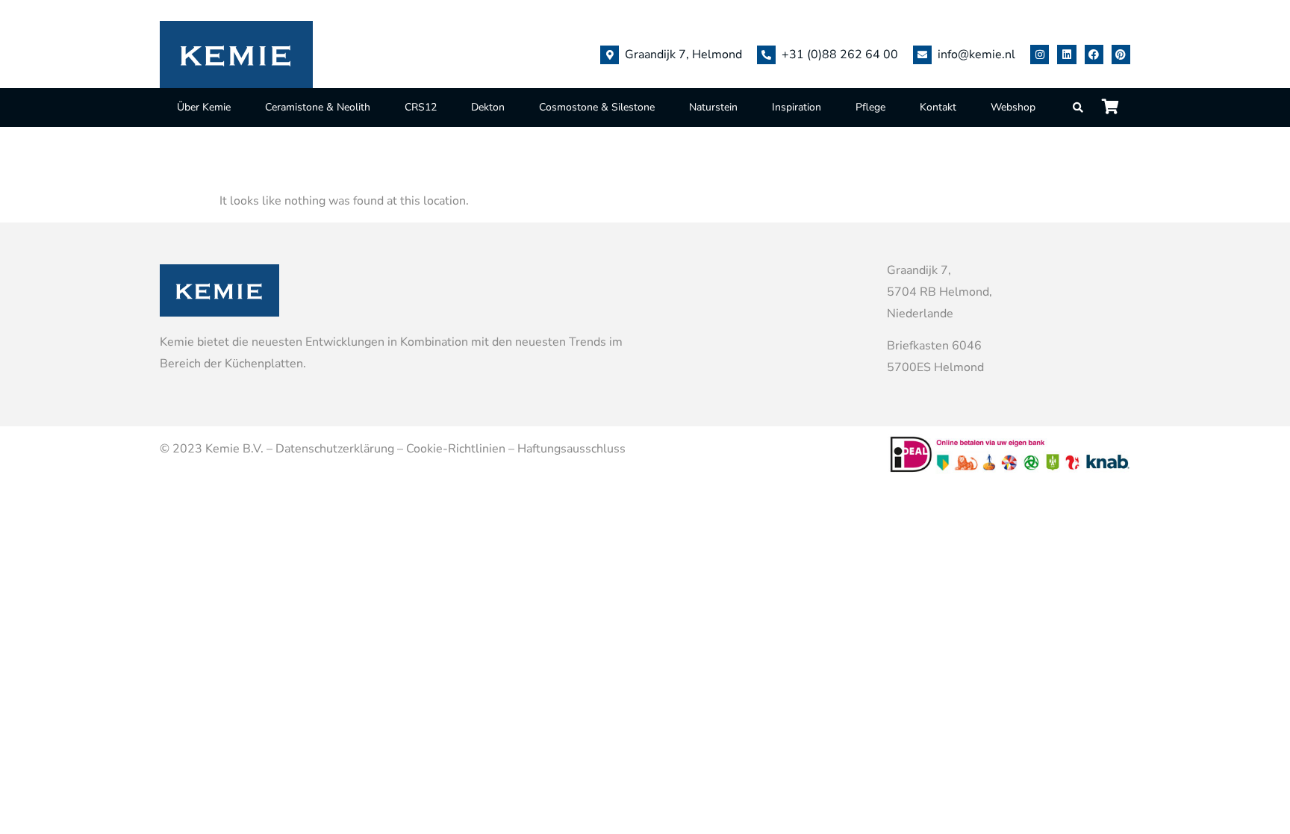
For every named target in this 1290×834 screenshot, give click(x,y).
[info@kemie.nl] (922, 55)
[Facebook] (1094, 54)
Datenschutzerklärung (334, 449)
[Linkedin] (1066, 54)
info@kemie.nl (976, 54)
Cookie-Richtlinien (455, 449)
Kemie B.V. (234, 449)
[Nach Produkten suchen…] (1079, 108)
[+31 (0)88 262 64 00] (766, 55)
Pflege (870, 107)
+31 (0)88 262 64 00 (840, 54)
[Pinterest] (1121, 54)
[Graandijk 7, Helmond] (609, 55)
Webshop (1013, 107)
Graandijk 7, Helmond (683, 54)
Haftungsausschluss (571, 449)
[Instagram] (1039, 54)
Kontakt (938, 107)
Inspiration (796, 107)
